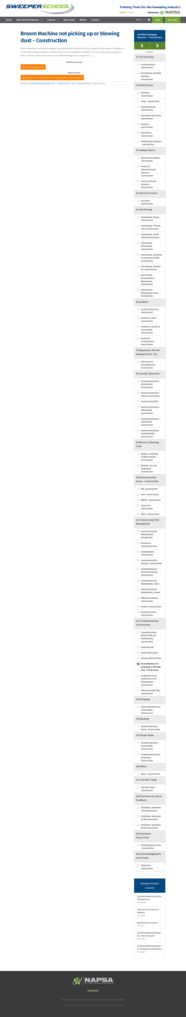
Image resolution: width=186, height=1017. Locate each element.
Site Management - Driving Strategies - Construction (150, 572)
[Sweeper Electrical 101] (142, 45)
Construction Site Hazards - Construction (151, 561)
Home (9, 19)
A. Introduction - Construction (148, 66)
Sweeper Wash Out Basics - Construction (150, 728)
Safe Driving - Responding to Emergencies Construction (147, 279)
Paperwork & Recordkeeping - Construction (148, 364)
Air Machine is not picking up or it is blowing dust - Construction (52, 77)
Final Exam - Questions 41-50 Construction (151, 826)
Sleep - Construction (150, 101)
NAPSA (83, 19)
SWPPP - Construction (151, 500)
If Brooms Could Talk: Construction (150, 692)
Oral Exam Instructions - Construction (151, 846)
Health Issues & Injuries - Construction (151, 143)
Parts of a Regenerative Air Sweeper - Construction (148, 171)
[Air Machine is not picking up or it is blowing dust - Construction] (157, 45)
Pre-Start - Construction (147, 202)
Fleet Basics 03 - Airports (147, 922)
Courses (51, 19)
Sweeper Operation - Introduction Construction (150, 384)
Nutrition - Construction (147, 94)
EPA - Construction (149, 488)
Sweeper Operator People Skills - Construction (149, 745)
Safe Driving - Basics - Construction (150, 218)
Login (157, 20)
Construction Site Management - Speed (150, 590)
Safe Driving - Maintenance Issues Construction (149, 292)
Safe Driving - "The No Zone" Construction (151, 227)
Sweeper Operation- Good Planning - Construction (150, 433)
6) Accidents (142, 301)
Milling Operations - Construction (150, 599)
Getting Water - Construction (148, 553)
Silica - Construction (150, 514)
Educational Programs (27, 19)
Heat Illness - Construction (147, 134)
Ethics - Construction (150, 774)
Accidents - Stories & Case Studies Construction (150, 329)
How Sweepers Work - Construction (150, 159)
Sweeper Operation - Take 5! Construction (150, 394)
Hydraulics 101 (147, 647)
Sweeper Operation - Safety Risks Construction (150, 421)
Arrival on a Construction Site (149, 544)
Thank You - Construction (147, 867)
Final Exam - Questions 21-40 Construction (151, 817)
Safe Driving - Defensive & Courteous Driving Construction (151, 257)
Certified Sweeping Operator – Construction (49, 83)
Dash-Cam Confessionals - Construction (148, 341)
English (123, 12)
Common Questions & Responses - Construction (150, 757)
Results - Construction (151, 606)
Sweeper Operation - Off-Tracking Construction (150, 410)
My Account (69, 19)
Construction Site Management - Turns (150, 582)
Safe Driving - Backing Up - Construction (151, 268)
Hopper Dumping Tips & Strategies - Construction (151, 709)
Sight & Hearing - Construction (148, 108)
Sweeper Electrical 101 (33, 67)
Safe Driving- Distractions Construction (147, 246)
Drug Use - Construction (147, 125)
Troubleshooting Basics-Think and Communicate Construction (148, 637)
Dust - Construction (150, 494)
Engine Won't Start (149, 652)
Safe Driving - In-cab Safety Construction (150, 236)
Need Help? (172, 20)
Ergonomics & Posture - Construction (151, 117)
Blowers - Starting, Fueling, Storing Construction (149, 456)
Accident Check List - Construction (150, 311)
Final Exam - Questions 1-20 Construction (151, 809)
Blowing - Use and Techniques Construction (149, 468)
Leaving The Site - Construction (149, 613)
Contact (95, 19)
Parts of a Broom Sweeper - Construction (148, 184)
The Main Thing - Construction (148, 788)
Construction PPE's (149, 401)
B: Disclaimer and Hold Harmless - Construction (151, 76)
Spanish (131, 12)
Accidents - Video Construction (148, 319)
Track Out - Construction (147, 507)
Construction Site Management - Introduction (149, 534)
